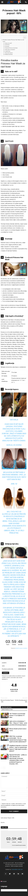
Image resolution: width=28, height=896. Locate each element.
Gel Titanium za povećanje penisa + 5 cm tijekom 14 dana (17, 715)
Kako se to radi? (8, 43)
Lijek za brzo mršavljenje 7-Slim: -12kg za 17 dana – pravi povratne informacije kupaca (18, 723)
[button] (26, 2)
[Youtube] (22, 873)
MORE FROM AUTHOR (7, 709)
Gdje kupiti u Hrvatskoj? (10, 49)
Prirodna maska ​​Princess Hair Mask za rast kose (13, 40)
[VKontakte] (18, 873)
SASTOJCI (7, 44)
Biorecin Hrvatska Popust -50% (7, 701)
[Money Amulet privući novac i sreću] (5, 730)
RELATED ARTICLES (6, 707)
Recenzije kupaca (9, 52)
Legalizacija (7, 51)
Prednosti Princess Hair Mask (11, 48)
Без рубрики (3, 717)
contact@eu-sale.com (17, 869)
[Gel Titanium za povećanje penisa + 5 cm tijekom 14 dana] (5, 715)
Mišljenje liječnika (9, 54)
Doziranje (7, 46)
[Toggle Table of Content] (24, 37)
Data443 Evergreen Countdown (21, 648)
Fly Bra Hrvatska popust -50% (21, 701)
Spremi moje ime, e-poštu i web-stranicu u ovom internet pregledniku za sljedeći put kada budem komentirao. (13, 805)
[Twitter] (9, 873)
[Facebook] (5, 873)
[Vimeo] (14, 873)
